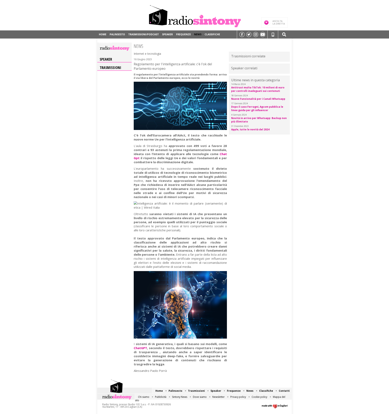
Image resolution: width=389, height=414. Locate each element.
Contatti (105, 42)
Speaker (167, 34)
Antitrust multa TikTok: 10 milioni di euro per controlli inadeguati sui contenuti (257, 89)
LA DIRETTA (279, 22)
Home (102, 34)
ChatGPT (140, 348)
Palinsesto (117, 34)
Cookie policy (259, 397)
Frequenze (183, 34)
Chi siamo (143, 397)
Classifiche (212, 34)
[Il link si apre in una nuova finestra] (242, 34)
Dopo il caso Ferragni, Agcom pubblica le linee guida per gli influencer (257, 108)
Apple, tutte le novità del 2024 (250, 129)
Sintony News (179, 397)
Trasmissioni (110, 67)
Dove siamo (200, 397)
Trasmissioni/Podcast (143, 34)
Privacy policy (238, 397)
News (197, 34)
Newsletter (218, 397)
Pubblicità (160, 397)
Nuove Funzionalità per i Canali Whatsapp (258, 99)
